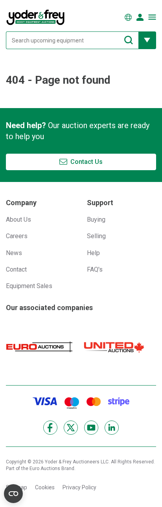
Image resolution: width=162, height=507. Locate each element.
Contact (16, 269)
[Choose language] (128, 17)
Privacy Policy (79, 487)
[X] (71, 428)
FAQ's (95, 269)
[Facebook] (50, 428)
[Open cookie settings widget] (13, 493)
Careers (17, 236)
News (14, 253)
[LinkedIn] (112, 428)
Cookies (45, 487)
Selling (96, 236)
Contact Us (86, 161)
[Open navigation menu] (152, 17)
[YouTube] (91, 428)
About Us (18, 219)
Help (93, 253)
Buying (96, 219)
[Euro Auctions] (39, 347)
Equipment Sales (29, 286)
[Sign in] (140, 17)
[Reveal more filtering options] (147, 40)
